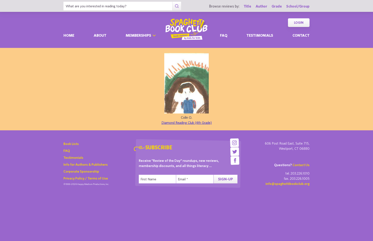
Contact (301, 35)
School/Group (298, 6)
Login (298, 22)
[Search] (176, 6)
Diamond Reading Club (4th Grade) (186, 122)
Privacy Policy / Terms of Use (85, 178)
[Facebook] (235, 160)
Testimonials (260, 35)
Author (261, 6)
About (100, 35)
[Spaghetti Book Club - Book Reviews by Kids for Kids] (186, 29)
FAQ (66, 151)
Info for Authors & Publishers (85, 164)
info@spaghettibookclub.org (288, 184)
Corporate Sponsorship (81, 171)
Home (68, 35)
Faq (223, 35)
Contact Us (301, 165)
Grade (277, 6)
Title (247, 6)
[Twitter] (234, 151)
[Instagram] (234, 142)
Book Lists (71, 144)
